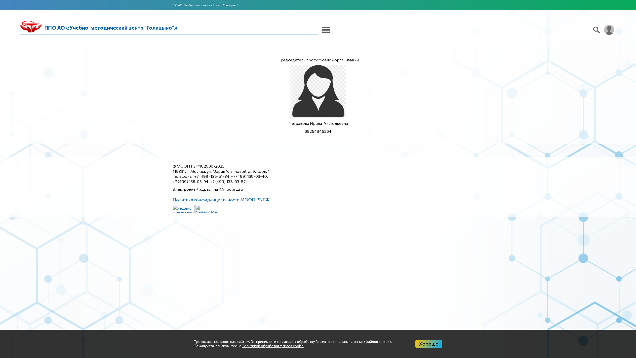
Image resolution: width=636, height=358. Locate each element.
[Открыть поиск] (597, 30)
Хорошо (428, 344)
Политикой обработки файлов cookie (273, 346)
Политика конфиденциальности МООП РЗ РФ (216, 199)
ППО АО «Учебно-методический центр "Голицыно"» (205, 5)
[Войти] (609, 30)
